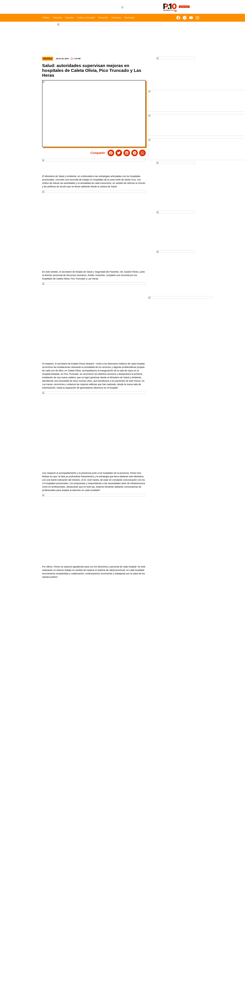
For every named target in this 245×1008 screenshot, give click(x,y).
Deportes (69, 18)
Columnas (116, 18)
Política (46, 18)
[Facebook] (178, 17)
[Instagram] (197, 17)
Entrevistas (129, 18)
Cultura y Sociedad (86, 18)
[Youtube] (191, 17)
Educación (103, 18)
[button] (111, 153)
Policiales (57, 18)
